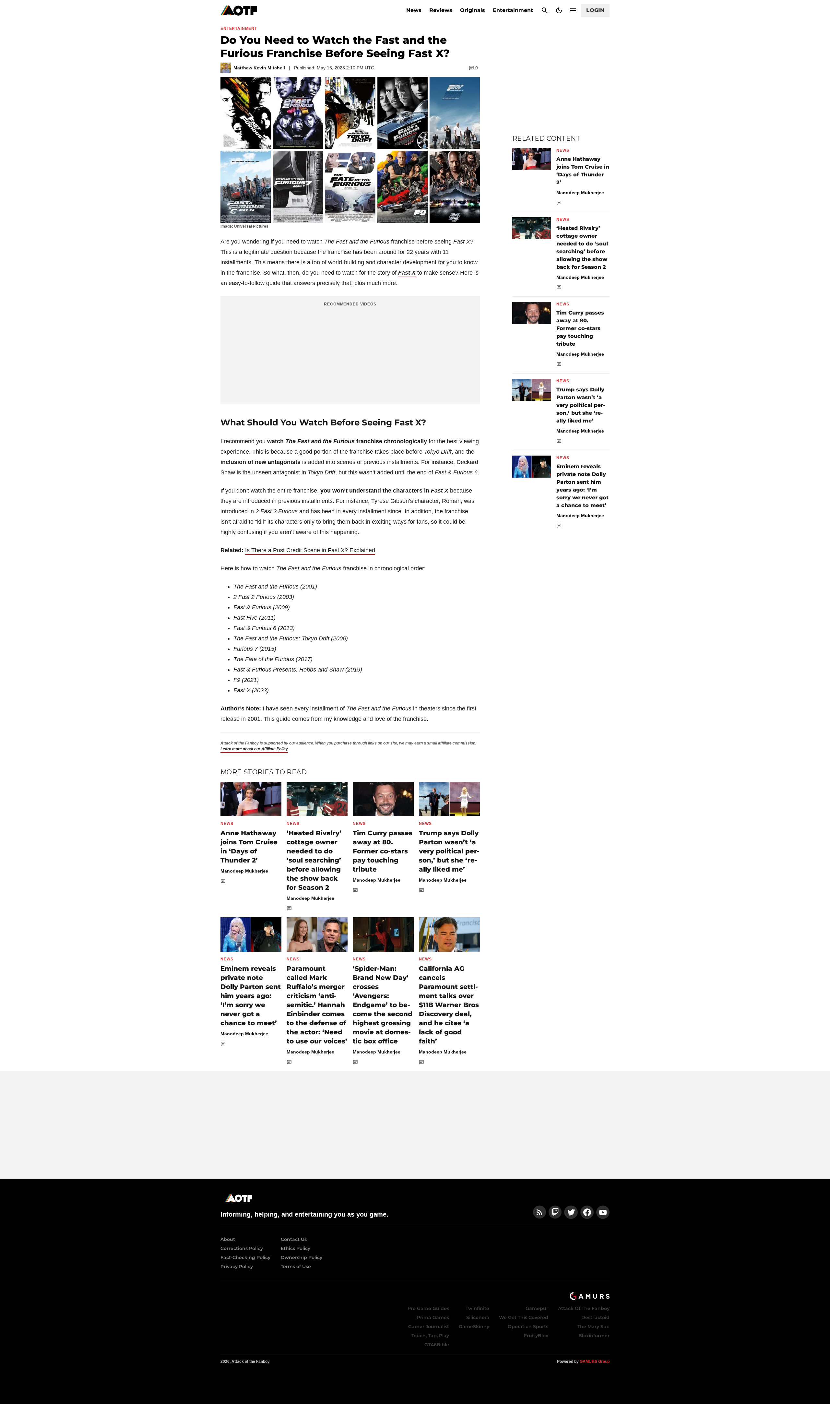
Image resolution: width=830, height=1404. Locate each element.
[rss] (539, 1212)
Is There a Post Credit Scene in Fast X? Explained (310, 550)
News (413, 10)
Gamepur (537, 1308)
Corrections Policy (241, 1248)
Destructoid (595, 1317)
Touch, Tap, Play (430, 1336)
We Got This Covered (523, 1317)
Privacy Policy (236, 1266)
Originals (472, 10)
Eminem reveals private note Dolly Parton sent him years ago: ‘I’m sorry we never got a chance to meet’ (250, 996)
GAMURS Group (595, 1361)
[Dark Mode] (558, 10)
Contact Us (294, 1239)
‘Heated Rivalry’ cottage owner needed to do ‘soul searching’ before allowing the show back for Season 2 (314, 860)
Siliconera (477, 1317)
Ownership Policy (301, 1257)
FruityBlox (536, 1336)
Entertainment (513, 10)
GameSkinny (474, 1326)
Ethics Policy (295, 1248)
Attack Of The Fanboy (584, 1308)
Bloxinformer (594, 1336)
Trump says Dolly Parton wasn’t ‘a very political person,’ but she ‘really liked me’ (449, 851)
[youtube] (603, 1212)
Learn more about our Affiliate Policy (254, 749)
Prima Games (433, 1317)
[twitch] (555, 1212)
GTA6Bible (436, 1345)
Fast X (407, 272)
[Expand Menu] (573, 10)
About (227, 1239)
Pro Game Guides (428, 1308)
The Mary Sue (593, 1326)
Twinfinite (477, 1308)
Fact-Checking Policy (245, 1257)
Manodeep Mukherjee (244, 871)
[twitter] (571, 1212)
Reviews (440, 10)
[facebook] (587, 1212)
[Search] (544, 10)
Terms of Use (296, 1266)
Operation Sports (528, 1326)
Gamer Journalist (428, 1326)
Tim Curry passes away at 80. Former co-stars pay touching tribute (382, 851)
